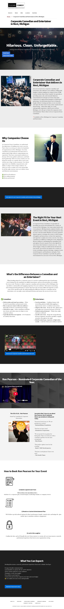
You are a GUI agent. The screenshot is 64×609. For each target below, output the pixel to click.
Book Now (6, 53)
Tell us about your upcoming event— (27, 492)
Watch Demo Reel (8, 55)
